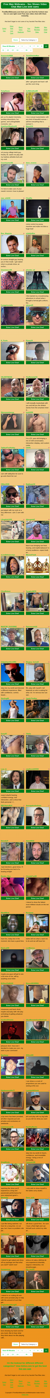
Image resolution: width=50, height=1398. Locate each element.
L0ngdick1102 (6, 519)
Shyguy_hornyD (32, 662)
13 (13, 50)
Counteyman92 (7, 163)
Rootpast (29, 913)
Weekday (4, 1197)
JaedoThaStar (31, 698)
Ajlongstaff (30, 519)
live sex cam (25, 1369)
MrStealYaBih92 (7, 983)
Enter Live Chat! (12, 78)
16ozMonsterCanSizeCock (36, 1020)
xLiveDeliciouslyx (8, 555)
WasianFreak (31, 555)
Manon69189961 (32, 983)
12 (8, 50)
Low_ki (4, 769)
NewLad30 (5, 948)
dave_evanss (31, 163)
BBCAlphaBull (6, 805)
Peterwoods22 (31, 626)
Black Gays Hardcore (21, 30)
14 (17, 50)
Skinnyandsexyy (7, 412)
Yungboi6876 (31, 591)
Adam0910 (30, 841)
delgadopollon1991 (8, 662)
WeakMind (5, 913)
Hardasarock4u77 (8, 1090)
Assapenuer (5, 1269)
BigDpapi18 (30, 484)
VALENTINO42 (6, 377)
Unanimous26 (6, 270)
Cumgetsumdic (7, 305)
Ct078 (28, 448)
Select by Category (28, 40)
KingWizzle (5, 1162)
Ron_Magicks (6, 233)
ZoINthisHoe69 (32, 91)
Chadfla (29, 198)
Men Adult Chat (45, 30)
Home (15, 40)
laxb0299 (29, 412)
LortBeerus (30, 948)
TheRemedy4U (31, 377)
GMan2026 (5, 484)
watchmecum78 (7, 1127)
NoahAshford (31, 1234)
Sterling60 (5, 698)
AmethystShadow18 (9, 126)
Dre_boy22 (30, 1269)
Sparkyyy (4, 1055)
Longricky (30, 1305)
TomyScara (5, 91)
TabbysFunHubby (8, 448)
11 (3, 50)
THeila (28, 734)
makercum (5, 1234)
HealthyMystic (31, 1127)
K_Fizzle (4, 340)
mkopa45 (29, 305)
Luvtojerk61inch (32, 1090)
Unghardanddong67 (9, 1305)
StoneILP (4, 841)
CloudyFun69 (31, 876)
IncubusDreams (7, 1020)
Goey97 (4, 734)
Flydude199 (30, 1162)
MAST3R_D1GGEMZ (9, 626)
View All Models (8, 46)
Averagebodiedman (33, 805)
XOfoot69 (29, 1055)
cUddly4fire (30, 233)
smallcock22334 (32, 769)
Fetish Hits (25, 1394)
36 (26, 50)
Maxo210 (29, 126)
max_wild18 (5, 198)
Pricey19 (29, 340)
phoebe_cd (30, 270)
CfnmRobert (5, 591)
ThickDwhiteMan (32, 56)
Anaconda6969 (7, 56)
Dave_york (30, 1197)
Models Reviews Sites (37, 30)
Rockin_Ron (6, 876)
